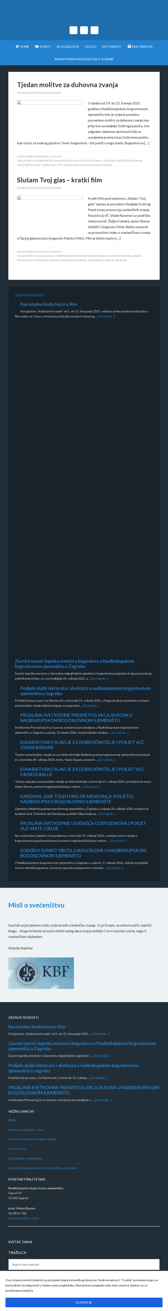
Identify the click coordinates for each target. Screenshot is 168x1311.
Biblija (12, 1120)
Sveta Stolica (17, 1149)
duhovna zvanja (91, 160)
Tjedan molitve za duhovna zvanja (67, 84)
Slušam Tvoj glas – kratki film (59, 180)
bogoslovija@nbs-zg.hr (23, 1218)
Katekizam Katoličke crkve (26, 1129)
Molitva (109, 160)
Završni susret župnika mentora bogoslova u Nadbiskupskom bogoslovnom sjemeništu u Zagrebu (75, 663)
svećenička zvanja (129, 160)
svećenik (121, 260)
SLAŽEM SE (84, 1302)
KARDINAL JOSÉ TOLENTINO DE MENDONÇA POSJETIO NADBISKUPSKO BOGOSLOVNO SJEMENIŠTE (77, 799)
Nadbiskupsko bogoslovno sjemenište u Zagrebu (83, 15)
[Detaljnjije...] (101, 1034)
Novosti (55, 156)
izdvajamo (41, 156)
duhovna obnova (65, 160)
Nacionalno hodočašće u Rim (48, 304)
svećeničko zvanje (101, 260)
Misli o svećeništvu (36, 905)
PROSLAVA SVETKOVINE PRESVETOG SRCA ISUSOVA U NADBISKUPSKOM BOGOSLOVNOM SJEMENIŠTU (76, 717)
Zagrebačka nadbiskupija (25, 1158)
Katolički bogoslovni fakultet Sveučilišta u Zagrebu (42, 1168)
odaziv (137, 255)
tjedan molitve (51, 165)
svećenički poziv (28, 165)
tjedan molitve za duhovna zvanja (87, 165)
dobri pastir (44, 160)
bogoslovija (45, 255)
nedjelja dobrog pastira (114, 255)
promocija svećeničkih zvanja (38, 260)
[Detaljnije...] (106, 316)
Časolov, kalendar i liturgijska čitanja (32, 1139)
